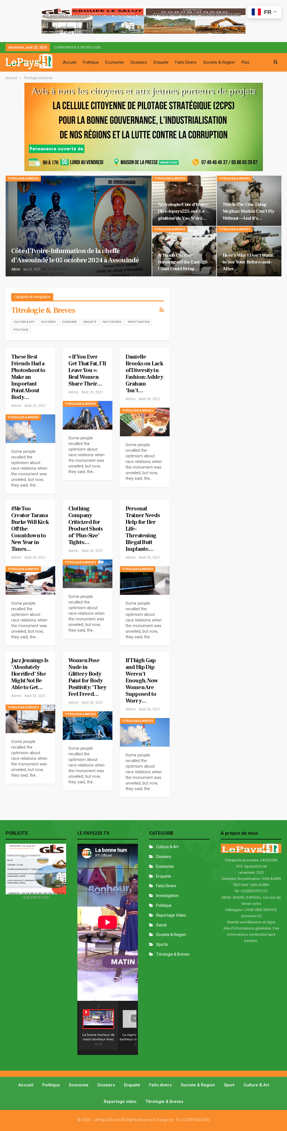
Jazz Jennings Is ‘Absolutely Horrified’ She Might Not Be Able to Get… (29, 674)
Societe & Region (219, 62)
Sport (229, 1085)
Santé (161, 925)
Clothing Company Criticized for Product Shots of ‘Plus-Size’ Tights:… (85, 525)
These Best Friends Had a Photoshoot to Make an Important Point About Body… (28, 377)
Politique (91, 62)
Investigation (139, 322)
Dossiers (139, 62)
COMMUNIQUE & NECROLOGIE (77, 47)
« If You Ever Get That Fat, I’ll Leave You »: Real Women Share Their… (87, 370)
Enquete (161, 62)
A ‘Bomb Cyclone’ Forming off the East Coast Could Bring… (179, 262)
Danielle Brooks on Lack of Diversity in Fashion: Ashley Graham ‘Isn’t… (144, 373)
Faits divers (112, 322)
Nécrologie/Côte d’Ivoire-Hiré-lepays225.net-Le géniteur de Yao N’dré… (183, 211)
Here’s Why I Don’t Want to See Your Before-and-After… (248, 262)
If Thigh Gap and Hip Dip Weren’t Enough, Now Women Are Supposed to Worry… (142, 681)
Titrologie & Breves (23, 178)
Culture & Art (24, 322)
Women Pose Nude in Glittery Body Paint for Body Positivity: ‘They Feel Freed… (87, 677)
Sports (162, 944)
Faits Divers (185, 62)
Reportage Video (171, 915)
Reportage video (120, 1101)
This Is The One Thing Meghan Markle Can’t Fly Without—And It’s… (248, 211)
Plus (245, 62)
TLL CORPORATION (192, 1120)
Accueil (69, 62)
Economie (114, 62)
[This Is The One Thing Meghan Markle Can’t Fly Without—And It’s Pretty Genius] (249, 200)
